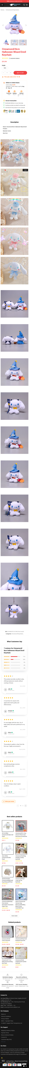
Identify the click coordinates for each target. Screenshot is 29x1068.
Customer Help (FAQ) (6, 1039)
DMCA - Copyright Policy (7, 1021)
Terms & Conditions (6, 1016)
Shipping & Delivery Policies (8, 1030)
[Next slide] (26, 25)
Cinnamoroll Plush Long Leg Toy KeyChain (20, 880)
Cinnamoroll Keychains (12, 10)
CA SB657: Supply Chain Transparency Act (11, 1023)
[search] (24, 5)
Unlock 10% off (3, 1061)
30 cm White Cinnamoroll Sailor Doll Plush (7, 835)
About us (3, 1014)
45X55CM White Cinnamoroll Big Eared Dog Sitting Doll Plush (7, 880)
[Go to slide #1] (6, 42)
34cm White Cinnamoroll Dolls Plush (6, 857)
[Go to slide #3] (23, 42)
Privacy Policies (5, 1018)
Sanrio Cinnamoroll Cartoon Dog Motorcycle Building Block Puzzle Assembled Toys (20, 905)
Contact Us (4, 1037)
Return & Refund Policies (7, 1035)
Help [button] (26, 1066)
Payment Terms (5, 1032)
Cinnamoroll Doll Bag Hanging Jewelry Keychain (20, 857)
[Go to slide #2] (14, 42)
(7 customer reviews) (14, 58)
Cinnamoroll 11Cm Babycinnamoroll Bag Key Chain (7, 961)
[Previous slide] (3, 25)
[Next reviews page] (25, 805)
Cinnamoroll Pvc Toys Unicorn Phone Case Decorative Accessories (21, 835)
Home (2, 10)
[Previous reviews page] (17, 805)
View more (14, 915)
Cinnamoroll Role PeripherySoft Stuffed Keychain (20, 961)
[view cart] (27, 5)
